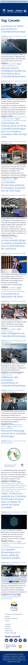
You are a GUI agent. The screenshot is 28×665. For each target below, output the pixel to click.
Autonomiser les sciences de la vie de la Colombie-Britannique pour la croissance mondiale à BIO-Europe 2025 (14, 129)
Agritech (18, 483)
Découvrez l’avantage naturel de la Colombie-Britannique (14, 433)
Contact (7, 621)
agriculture (12, 483)
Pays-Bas (22, 291)
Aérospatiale (5, 483)
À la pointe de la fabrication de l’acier (12, 295)
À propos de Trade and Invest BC (13, 615)
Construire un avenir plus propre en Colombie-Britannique (13, 28)
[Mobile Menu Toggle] (25, 11)
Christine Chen (7, 38)
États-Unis (9, 543)
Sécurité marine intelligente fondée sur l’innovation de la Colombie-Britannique (13, 72)
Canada (3, 66)
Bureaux (7, 616)
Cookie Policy (9, 631)
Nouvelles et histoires (11, 618)
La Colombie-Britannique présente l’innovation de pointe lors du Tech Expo (13, 186)
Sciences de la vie (11, 180)
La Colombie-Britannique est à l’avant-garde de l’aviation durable (10, 553)
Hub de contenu (10, 633)
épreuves (12, 291)
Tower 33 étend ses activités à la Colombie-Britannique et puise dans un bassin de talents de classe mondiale (13, 500)
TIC (19, 491)
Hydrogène (16, 485)
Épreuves (9, 178)
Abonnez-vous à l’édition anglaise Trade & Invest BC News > (14, 1)
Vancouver (9, 375)
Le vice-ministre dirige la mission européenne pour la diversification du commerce (13, 244)
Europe (17, 291)
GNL (11, 485)
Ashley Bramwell (6, 255)
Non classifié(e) (11, 64)
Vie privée (8, 628)
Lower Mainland (17, 543)
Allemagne (4, 289)
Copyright (8, 624)
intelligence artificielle (12, 120)
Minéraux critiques (15, 489)
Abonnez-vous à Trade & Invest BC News (11, 646)
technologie (22, 120)
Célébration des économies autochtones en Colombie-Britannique (13, 381)
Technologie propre (12, 66)
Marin (9, 487)
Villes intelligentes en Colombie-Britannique (13, 335)
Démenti (7, 626)
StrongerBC (9, 428)
